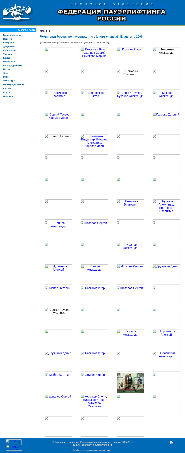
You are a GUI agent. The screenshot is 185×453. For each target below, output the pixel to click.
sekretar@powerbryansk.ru (97, 444)
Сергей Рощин (105, 450)
